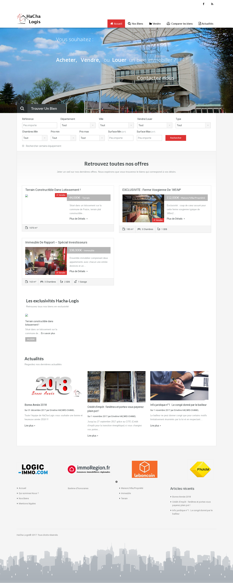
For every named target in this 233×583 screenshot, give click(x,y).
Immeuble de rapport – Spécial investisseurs (56, 242)
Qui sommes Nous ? (29, 493)
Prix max (84, 131)
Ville (101, 119)
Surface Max (146, 131)
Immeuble (126, 493)
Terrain (124, 498)
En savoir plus (48, 333)
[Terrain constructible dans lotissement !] (26, 315)
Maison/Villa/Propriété (132, 488)
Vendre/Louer (144, 119)
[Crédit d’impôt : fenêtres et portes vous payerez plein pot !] (117, 386)
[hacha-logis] (29, 20)
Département (68, 119)
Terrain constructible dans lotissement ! (53, 190)
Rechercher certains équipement (43, 146)
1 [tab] (116, 482)
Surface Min (117, 131)
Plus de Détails (78, 218)
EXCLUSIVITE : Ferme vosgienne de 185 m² (151, 190)
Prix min (55, 131)
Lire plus (29, 425)
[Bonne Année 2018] (54, 385)
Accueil (22, 488)
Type (178, 119)
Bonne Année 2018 (36, 404)
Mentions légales (27, 503)
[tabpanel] (33, 469)
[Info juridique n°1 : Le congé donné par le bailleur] (179, 385)
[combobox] (78, 125)
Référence (28, 119)
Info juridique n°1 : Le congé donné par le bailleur (178, 404)
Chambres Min (30, 131)
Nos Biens (24, 498)
